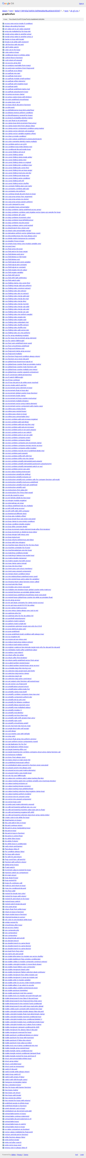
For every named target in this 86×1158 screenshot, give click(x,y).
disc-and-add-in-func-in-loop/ (15, 823)
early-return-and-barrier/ (14, 846)
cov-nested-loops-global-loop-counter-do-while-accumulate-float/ (29, 597)
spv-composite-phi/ (12, 930)
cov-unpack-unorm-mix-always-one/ (18, 768)
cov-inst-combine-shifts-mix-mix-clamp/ (19, 458)
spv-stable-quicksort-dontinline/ (16, 990)
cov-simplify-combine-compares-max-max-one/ (22, 694)
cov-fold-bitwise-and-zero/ (14, 254)
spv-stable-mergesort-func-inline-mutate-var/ (21, 975)
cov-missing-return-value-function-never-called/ (22, 582)
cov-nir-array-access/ (12, 600)
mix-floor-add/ (10, 891)
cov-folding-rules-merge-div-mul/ (17, 299)
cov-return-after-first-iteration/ (16, 658)
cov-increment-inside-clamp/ (15, 395)
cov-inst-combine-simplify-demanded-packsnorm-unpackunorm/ (28, 464)
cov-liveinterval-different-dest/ (16, 513)
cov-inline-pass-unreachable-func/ (17, 416)
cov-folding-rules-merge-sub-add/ (17, 306)
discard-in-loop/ (10, 830)
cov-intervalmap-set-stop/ (14, 503)
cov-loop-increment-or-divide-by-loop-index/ (21, 532)
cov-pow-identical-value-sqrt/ (15, 629)
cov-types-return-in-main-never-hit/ (17, 760)
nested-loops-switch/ (12, 901)
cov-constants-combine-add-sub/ (17, 189)
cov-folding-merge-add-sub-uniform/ (18, 285)
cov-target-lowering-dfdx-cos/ (16, 749)
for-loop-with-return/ (12, 854)
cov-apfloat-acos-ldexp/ (13, 71)
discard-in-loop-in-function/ (15, 833)
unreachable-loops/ (12, 1121)
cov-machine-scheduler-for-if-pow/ (17, 548)
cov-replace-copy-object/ (14, 652)
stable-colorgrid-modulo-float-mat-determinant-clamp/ (25, 1014)
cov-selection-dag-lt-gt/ (13, 676)
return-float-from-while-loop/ (15, 909)
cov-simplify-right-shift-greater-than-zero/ (20, 718)
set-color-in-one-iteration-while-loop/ (18, 920)
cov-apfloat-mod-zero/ (13, 76)
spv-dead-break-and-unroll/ (15, 938)
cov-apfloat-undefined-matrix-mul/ (17, 89)
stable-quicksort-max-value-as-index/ (18, 1043)
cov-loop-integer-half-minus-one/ (17, 534)
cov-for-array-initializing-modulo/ (17, 335)
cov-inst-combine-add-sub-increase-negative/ (21, 419)
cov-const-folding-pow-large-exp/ (17, 175)
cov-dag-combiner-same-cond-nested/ (19, 225)
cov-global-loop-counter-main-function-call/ (21, 367)
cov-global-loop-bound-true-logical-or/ (19, 361)
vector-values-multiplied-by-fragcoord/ (19, 1132)
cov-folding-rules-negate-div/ (15, 317)
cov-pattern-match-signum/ (15, 621)
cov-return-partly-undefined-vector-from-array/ (22, 660)
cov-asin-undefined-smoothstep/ (17, 99)
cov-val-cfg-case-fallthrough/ (15, 775)
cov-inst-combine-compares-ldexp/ (17, 440)
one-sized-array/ (11, 907)
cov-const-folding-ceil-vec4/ (15, 152)
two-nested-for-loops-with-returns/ (17, 1100)
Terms (26, 1155)
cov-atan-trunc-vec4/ (12, 102)
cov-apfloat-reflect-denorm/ (15, 81)
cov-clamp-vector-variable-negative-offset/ (20, 133)
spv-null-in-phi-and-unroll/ (14, 954)
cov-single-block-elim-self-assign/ (17, 728)
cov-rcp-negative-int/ (12, 637)
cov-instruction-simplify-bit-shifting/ (18, 474)
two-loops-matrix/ (11, 1090)
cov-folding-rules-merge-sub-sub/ (17, 309)
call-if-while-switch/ (12, 47)
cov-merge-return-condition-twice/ (17, 574)
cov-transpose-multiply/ (13, 754)
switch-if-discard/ (11, 1069)
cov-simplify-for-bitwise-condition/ (17, 702)
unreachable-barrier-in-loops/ (15, 1113)
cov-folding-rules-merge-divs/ (15, 301)
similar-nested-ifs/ (11, 922)
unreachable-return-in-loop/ (15, 1127)
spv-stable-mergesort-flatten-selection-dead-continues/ (25, 972)
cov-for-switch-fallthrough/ (14, 341)
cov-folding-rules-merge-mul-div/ (17, 304)
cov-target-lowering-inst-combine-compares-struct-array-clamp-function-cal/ (33, 752)
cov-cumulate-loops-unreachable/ (17, 207)
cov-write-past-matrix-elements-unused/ (19, 804)
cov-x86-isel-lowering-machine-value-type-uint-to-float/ (25, 810)
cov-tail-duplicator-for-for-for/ (16, 744)
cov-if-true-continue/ (12, 380)
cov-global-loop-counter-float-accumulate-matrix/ (23, 364)
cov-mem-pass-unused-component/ (18, 571)
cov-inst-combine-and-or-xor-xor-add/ (19, 435)
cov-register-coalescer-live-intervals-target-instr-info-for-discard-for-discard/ (32, 647)
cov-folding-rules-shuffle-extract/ (17, 325)
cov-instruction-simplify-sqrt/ (15, 487)
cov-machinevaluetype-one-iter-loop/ (18, 550)
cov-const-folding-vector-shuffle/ (17, 183)
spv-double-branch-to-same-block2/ (18, 946)
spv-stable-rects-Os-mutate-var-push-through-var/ (23, 996)
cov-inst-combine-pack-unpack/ (16, 453)
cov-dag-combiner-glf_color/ (15, 215)
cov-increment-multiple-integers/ (17, 401)
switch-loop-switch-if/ (13, 1074)
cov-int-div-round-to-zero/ (14, 495)
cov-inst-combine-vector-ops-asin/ (17, 469)
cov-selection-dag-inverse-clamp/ (17, 673)
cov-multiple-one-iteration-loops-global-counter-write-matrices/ (28, 589)
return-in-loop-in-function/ (14, 912)
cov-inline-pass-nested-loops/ (15, 411)
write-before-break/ (12, 1140)
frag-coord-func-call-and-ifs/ (15, 859)
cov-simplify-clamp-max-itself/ (16, 692)
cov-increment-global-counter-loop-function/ (21, 393)
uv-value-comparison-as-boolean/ (17, 1129)
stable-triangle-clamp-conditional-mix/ (18, 1051)
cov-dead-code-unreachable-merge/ (18, 230)
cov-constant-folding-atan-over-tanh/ (18, 186)
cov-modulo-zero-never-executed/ (17, 587)
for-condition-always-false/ (15, 851)
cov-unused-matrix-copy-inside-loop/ (18, 773)
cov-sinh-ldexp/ (10, 731)
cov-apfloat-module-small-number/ (17, 78)
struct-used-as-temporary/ (14, 1066)
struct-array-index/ (11, 1061)
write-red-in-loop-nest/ (13, 1145)
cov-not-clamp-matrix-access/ (16, 608)
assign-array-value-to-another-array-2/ (19, 36)
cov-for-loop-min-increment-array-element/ (21, 338)
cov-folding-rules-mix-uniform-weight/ (18, 314)
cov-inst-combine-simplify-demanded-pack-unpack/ (23, 461)
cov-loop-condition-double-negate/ (17, 524)
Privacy (19, 1155)
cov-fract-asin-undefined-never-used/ (18, 343)
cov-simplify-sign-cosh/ (13, 720)
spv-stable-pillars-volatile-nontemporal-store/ (21, 988)
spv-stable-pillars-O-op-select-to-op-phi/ (19, 985)
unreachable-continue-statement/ (17, 1116)
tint (11, 10)
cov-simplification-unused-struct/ (17, 686)
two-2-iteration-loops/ (13, 1085)
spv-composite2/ (11, 933)
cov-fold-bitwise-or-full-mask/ (15, 257)
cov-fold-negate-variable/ (14, 272)
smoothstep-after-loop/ (13, 925)
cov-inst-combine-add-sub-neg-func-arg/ (19, 424)
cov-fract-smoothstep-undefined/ (17, 346)
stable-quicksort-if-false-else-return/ (18, 1040)
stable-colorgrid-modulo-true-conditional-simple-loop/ (24, 1022)
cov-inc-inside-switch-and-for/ (16, 385)
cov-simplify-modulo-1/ (13, 710)
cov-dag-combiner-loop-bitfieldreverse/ (19, 220)
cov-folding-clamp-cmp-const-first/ (17, 283)
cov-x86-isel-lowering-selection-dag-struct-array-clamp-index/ (27, 815)
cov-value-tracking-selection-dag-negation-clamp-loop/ (25, 791)
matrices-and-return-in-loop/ (15, 885)
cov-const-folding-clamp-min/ (15, 160)
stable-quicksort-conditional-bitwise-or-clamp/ (21, 1035)
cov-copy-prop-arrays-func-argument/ (18, 196)
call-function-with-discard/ (14, 44)
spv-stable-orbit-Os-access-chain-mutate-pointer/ (23, 983)
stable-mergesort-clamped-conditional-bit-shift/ (22, 1027)
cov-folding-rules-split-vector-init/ (17, 330)
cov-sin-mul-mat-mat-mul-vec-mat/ (18, 726)
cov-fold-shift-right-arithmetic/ (16, 278)
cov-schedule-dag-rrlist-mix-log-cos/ (18, 668)
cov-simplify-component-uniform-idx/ (18, 697)
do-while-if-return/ (11, 841)
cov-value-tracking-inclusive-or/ (16, 783)
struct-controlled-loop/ (13, 1064)
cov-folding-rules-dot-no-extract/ (17, 293)
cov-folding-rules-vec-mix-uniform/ (17, 333)
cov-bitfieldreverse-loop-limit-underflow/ (19, 110)
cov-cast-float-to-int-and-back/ (16, 120)
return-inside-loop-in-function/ (16, 914)
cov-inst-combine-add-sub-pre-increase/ (19, 427)
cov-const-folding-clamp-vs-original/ (18, 162)
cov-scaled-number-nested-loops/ (17, 663)
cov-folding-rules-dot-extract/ (15, 291)
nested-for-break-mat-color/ (15, 893)
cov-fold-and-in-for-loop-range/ (16, 251)
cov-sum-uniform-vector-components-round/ (21, 741)
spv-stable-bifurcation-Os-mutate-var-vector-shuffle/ (24, 956)
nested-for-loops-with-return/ (15, 896)
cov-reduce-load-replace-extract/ (17, 644)
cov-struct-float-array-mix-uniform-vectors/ (20, 739)
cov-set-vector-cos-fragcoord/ (16, 684)
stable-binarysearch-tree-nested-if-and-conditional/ (23, 1003)
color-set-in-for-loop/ (12, 50)
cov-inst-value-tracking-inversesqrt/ (17, 472)
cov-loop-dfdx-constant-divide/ (16, 526)
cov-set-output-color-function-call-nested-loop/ (22, 681)
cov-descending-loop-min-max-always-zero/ (21, 236)
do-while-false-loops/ (12, 838)
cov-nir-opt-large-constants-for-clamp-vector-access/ (24, 602)
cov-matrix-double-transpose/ (16, 558)
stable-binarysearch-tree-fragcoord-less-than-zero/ (23, 1001)
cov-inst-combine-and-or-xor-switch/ (18, 432)
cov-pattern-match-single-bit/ (15, 624)
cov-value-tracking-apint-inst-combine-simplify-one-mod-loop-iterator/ (30, 781)
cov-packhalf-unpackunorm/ (15, 618)
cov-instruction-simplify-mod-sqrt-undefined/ (21, 485)
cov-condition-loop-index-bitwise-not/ (18, 147)
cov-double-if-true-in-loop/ (14, 241)
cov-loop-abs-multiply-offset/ (15, 516)
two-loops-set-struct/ (12, 1093)
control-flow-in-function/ (14, 58)
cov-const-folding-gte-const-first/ (17, 168)
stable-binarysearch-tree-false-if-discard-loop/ (21, 998)
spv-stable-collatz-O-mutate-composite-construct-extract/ (26, 961)
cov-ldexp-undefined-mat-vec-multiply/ (19, 506)
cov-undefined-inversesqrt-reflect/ (17, 762)
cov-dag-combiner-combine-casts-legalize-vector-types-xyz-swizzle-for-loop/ (33, 212)
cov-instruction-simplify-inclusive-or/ (18, 477)
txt (76, 1155)
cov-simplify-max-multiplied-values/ (18, 707)
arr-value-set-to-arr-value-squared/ (17, 29)
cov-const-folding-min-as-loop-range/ (18, 170)
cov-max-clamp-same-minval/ (16, 563)
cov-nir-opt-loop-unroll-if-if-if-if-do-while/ (19, 605)
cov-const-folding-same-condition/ (17, 178)
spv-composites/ (11, 935)
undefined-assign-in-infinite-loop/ (17, 1103)
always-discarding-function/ (15, 26)
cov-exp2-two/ (10, 246)
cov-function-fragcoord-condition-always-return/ (22, 356)
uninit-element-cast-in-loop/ (15, 1108)
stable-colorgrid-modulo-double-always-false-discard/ (24, 1011)
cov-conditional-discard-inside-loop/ (18, 149)
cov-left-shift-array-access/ (15, 508)
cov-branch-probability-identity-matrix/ (19, 118)
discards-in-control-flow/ (14, 836)
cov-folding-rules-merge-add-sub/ (17, 296)
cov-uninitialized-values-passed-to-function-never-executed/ (26, 765)
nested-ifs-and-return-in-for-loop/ (17, 899)
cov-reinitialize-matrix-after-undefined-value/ (21, 650)
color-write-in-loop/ (12, 52)
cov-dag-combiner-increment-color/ (18, 217)
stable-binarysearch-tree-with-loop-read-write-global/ (24, 1006)
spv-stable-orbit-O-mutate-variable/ (18, 980)
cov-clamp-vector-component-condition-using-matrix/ (24, 128)
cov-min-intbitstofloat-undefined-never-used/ (21, 576)
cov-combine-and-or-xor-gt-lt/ (16, 144)
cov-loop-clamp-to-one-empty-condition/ (20, 521)
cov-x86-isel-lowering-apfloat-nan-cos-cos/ (20, 807)
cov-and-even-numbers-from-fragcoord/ (19, 68)
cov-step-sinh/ (10, 736)
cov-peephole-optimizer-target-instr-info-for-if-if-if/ (23, 626)
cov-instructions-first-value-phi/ (16, 490)
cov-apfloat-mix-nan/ (12, 73)
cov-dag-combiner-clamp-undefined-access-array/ (23, 209)
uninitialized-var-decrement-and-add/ (18, 1111)
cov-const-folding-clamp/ (14, 154)
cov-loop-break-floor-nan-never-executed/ (20, 519)
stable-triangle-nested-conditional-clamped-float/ (23, 1053)
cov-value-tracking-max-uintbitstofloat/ (19, 789)
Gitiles (13, 1155)
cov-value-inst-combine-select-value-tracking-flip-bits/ (24, 778)
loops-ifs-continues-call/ (13, 883)
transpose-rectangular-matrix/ (16, 1082)
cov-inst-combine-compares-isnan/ (17, 437)
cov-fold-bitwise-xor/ (12, 259)
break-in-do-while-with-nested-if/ (17, 42)
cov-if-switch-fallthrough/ (14, 377)
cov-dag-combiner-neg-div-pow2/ (17, 223)
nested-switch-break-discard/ (15, 904)
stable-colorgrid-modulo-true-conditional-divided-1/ (23, 1019)
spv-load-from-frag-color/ (14, 951)
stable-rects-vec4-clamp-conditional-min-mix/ (21, 1045)
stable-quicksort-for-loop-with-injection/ (19, 1037)
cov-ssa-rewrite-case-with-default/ (17, 734)
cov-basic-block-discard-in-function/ (18, 105)
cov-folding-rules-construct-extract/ (18, 288)
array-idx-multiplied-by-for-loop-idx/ (18, 31)
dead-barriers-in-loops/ (13, 820)
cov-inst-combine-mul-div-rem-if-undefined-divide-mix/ (24, 451)
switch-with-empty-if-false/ (14, 1077)
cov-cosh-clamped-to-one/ (14, 204)
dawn (4, 10)
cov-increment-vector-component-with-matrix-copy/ (24, 406)
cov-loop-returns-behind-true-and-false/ (19, 540)
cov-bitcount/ (10, 107)
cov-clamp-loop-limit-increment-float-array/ (21, 123)
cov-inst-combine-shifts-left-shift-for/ (18, 456)
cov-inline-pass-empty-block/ (15, 409)
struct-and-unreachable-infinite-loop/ (18, 1058)
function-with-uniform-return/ (15, 862)
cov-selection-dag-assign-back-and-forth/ (20, 671)
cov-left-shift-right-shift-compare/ (17, 511)
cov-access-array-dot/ (13, 63)
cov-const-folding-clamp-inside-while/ (18, 157)
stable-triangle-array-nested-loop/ (17, 1048)
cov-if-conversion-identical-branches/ (18, 375)
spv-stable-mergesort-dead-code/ (17, 969)
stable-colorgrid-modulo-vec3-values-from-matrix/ (23, 1024)
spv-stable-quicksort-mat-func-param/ (19, 993)
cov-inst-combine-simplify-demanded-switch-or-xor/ (24, 466)
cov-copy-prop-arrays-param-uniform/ (19, 202)
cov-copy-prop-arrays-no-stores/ (17, 199)
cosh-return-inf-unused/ (13, 60)
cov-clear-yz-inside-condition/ (15, 136)
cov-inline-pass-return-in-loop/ (16, 414)
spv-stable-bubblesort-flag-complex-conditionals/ (23, 959)
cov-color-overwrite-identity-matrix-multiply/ (21, 141)
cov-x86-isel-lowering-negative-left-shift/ (19, 812)
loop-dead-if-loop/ (11, 878)
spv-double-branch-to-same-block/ (17, 943)
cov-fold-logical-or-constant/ (15, 267)
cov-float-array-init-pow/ (14, 249)
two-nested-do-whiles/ (13, 1098)
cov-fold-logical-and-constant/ (16, 265)
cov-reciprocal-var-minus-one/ (16, 639)
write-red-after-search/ (13, 1142)
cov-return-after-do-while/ (14, 655)
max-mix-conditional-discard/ (15, 888)
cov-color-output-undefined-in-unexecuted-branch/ (23, 139)
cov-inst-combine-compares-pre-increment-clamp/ (23, 443)
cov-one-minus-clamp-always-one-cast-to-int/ (21, 610)
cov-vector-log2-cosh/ (13, 802)
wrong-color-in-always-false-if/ (16, 1148)
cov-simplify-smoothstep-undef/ (16, 723)
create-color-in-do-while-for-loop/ (17, 817)
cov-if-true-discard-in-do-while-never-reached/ (21, 382)
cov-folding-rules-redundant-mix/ (17, 322)
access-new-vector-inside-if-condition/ (19, 23)
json (82, 1155)
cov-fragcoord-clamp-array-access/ (18, 351)
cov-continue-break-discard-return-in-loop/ (20, 194)
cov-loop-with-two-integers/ (15, 542)
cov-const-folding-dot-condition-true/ (18, 165)
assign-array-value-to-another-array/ (18, 34)
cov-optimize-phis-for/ (13, 613)
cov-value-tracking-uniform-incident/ (18, 794)
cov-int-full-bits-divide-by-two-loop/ (17, 498)
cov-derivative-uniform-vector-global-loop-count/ (23, 233)
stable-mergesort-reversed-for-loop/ (18, 1032)
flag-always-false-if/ (12, 849)
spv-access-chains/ (12, 927)
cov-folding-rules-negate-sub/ (15, 319)
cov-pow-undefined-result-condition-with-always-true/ (24, 634)
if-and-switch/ (10, 867)
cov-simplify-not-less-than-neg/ (16, 715)
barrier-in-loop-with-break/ (14, 39)
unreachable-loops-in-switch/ (15, 1124)
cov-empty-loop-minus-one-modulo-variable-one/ (23, 243)
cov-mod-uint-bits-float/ (13, 584)
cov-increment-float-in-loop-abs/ (17, 390)
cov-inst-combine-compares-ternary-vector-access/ (23, 445)
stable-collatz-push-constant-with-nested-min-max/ (23, 1009)
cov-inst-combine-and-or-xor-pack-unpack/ (20, 430)
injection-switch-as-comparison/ (16, 872)
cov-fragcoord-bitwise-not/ (15, 348)
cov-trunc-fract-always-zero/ (15, 757)
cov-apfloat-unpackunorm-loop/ (16, 92)
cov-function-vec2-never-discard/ (17, 359)
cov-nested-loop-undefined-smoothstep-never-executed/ (25, 595)
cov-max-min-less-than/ (13, 566)
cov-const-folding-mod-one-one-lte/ (18, 173)
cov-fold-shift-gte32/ (12, 275)
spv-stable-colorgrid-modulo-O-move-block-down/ (23, 964)
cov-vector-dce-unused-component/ (18, 799)
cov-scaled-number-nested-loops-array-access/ (22, 665)
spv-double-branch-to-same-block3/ (18, 948)
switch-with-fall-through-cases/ (16, 1079)
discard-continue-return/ (14, 825)
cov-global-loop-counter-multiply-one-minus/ (21, 369)
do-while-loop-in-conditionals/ (16, 844)
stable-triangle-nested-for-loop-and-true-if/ (20, 1056)
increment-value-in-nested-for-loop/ (18, 870)
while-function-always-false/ (15, 1137)
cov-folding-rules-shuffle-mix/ (15, 327)
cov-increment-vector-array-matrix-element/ (21, 403)
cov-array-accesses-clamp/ (15, 94)
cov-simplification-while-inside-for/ (17, 689)
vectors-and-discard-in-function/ (16, 1134)
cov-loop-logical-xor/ (12, 537)
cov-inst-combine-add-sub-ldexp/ (17, 422)
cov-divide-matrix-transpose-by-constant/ (20, 238)
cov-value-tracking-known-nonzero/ (18, 786)
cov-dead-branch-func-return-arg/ (17, 228)
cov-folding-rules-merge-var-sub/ (17, 312)
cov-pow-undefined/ (12, 631)
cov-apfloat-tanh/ (11, 86)
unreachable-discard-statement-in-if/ (18, 1119)
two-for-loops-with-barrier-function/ (18, 1087)
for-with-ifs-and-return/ (13, 857)
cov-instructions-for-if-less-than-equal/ (19, 492)
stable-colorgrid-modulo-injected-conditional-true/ (23, 1017)
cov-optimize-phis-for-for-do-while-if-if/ (19, 616)
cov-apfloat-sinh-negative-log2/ (16, 84)
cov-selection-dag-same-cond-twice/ (18, 678)
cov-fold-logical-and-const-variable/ (18, 262)
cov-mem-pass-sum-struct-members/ (18, 568)
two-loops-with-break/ (13, 1095)
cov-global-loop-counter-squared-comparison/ (22, 372)
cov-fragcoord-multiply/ (13, 354)
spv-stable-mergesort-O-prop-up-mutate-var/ (21, 977)
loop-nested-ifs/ (11, 880)
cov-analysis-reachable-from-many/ (18, 65)
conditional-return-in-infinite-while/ (17, 55)
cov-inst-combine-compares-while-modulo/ (20, 448)
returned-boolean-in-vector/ (15, 917)
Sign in (81, 3)
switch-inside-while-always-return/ (17, 1072)
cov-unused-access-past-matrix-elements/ (20, 770)
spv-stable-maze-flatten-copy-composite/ (20, 967)
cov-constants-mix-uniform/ (15, 191)
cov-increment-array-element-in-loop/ (18, 388)
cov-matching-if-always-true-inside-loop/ (19, 555)
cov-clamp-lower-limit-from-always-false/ (20, 126)
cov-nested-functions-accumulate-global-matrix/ (22, 592)
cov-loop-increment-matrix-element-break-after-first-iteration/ (27, 529)
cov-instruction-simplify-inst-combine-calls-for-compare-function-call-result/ (32, 479)
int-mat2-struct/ (10, 875)
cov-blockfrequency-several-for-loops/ (19, 115)
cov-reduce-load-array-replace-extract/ (19, 642)
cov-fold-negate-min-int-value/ (16, 270)
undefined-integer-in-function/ (16, 1106)
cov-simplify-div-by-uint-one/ (15, 700)
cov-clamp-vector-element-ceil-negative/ (19, 131)
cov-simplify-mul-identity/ (14, 713)
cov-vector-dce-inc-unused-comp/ (17, 796)
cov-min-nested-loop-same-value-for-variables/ (22, 579)
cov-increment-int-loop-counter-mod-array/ (21, 398)
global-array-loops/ (12, 865)
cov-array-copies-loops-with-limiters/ (18, 97)
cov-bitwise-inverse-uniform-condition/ (19, 113)
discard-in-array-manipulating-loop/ (17, 828)
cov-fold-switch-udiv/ (12, 280)
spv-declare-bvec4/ (12, 941)
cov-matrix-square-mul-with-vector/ (18, 561)
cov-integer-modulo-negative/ (16, 500)
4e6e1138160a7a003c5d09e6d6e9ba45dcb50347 (37, 10)
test (66, 10)
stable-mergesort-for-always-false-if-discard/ (21, 1030)
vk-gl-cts (74, 10)
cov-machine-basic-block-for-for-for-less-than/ (22, 545)
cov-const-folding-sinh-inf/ (14, 181)
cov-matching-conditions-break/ (16, 553)
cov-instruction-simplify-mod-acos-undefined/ (21, 482)
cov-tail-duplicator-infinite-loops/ (17, 747)
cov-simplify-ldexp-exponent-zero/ (17, 705)
